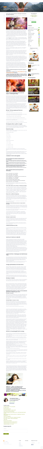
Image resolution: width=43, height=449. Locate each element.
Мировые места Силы (34, 69)
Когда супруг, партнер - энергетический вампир (11, 418)
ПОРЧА (10, 38)
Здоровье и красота (33, 40)
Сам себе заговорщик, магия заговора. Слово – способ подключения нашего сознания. (15, 412)
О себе (20, 442)
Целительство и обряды (33, 33)
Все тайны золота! (6, 407)
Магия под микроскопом (7, 408)
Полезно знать (33, 41)
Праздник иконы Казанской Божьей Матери (33, 85)
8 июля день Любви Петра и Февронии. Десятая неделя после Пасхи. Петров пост (33, 92)
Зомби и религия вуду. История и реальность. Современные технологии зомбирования (14, 414)
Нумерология (33, 37)
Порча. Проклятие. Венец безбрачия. (9, 411)
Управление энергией (33, 34)
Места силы (33, 45)
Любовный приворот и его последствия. (9, 406)
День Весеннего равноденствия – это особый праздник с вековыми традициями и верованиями (33, 100)
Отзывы (20, 444)
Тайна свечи (5, 419)
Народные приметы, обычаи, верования (33, 29)
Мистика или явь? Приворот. (8, 420)
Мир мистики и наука (33, 30)
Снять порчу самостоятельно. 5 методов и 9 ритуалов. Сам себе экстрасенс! (35, 74)
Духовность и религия (33, 27)
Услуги (20, 443)
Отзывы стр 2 (20, 445)
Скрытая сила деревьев (7, 416)
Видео (33, 44)
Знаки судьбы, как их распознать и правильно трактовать (12, 417)
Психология (33, 38)
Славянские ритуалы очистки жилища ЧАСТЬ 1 (10, 421)
